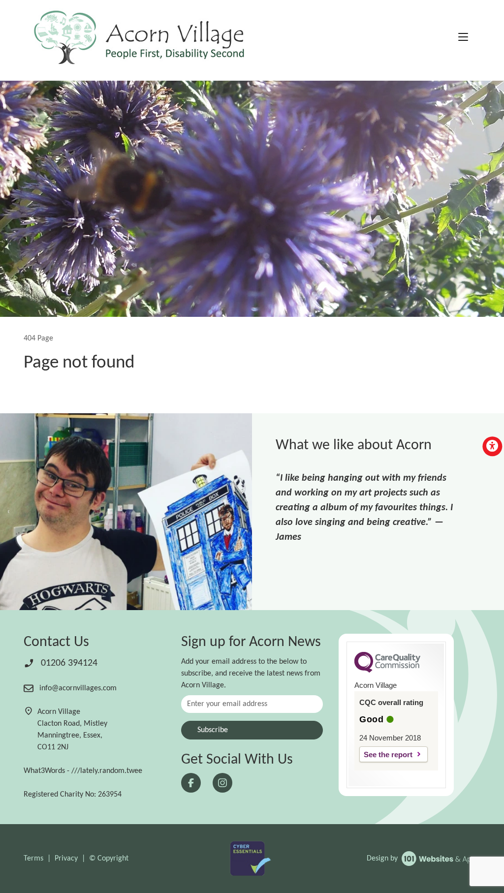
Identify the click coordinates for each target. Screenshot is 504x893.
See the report (388, 754)
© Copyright (108, 858)
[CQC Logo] (387, 670)
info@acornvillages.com (77, 688)
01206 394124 (67, 663)
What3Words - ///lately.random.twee (83, 771)
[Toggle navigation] (463, 38)
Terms (33, 858)
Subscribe (212, 730)
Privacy (66, 858)
